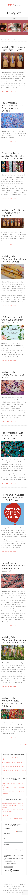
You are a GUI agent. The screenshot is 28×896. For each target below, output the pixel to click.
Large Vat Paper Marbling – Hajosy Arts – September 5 (12, 763)
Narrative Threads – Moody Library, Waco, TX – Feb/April (14, 815)
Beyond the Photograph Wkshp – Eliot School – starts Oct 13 (13, 792)
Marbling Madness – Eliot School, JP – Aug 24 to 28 (13, 784)
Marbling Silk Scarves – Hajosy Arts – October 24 (14, 771)
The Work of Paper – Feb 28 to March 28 (12, 818)
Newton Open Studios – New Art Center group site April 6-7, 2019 (13, 497)
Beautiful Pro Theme (18, 890)
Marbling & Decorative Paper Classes (14, 858)
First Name (6, 838)
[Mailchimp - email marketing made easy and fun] (12, 871)
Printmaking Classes (10, 861)
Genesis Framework (9, 892)
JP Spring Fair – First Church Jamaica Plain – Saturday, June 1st (13, 320)
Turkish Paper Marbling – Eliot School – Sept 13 (13, 788)
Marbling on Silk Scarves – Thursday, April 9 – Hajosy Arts (13, 213)
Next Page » (23, 744)
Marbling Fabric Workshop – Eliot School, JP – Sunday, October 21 (11, 702)
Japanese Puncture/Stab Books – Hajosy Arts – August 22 (14, 758)
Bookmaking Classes (10, 860)
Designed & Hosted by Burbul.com (14, 888)
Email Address (7, 833)
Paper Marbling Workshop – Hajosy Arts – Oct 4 (13, 767)
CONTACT (9, 5)
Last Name (6, 844)
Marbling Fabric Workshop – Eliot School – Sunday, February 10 (13, 640)
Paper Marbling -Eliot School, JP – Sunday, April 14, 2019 (12, 435)
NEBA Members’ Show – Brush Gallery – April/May (12, 806)
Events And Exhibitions (10, 863)
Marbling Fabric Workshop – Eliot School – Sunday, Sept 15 (13, 259)
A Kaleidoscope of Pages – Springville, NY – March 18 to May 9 (13, 810)
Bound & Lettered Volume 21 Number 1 (12, 803)
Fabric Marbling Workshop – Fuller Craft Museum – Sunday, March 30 (13, 567)
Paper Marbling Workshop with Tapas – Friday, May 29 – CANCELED (13, 107)
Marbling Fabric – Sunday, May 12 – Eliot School (12, 375)
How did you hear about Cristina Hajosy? (13, 849)
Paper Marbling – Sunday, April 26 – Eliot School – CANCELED (12, 156)
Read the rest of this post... (9, 91)
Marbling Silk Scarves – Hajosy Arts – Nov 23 (13, 48)
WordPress (18, 892)
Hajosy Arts (14, 12)
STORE (21, 4)
